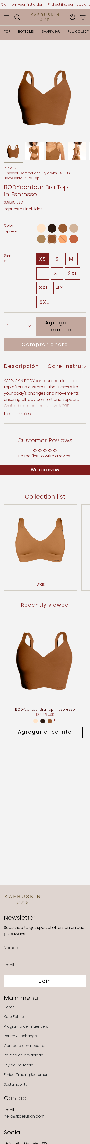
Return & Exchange (20, 1035)
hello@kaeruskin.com (24, 1116)
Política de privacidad (24, 1055)
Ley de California (19, 1065)
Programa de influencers (26, 1026)
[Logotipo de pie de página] (23, 899)
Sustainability (16, 1084)
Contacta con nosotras (25, 1045)
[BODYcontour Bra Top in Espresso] (45, 659)
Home (9, 1007)
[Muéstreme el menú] (7, 17)
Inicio (8, 168)
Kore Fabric (14, 1016)
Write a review (45, 470)
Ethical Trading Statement (27, 1074)
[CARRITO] (83, 17)
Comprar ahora (45, 344)
